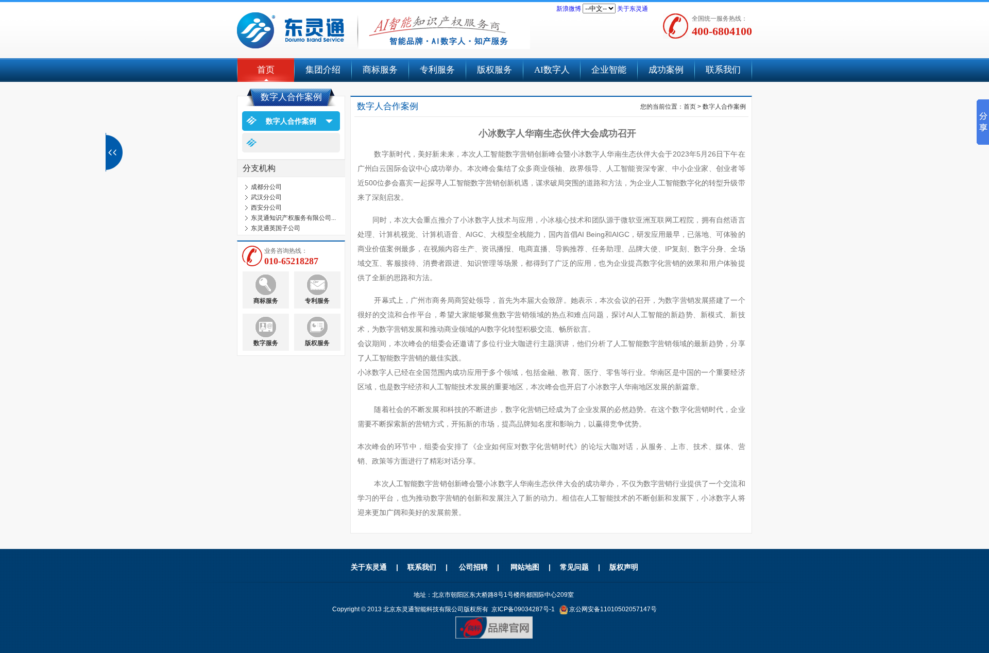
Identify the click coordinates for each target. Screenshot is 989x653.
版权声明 (623, 567)
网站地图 (524, 567)
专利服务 (437, 70)
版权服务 (494, 70)
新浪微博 (568, 8)
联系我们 (723, 70)
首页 (266, 70)
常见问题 (574, 567)
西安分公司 (266, 204)
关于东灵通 (632, 8)
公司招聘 (473, 567)
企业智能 (608, 70)
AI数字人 (552, 70)
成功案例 (666, 70)
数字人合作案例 (291, 121)
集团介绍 (322, 70)
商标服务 (380, 70)
